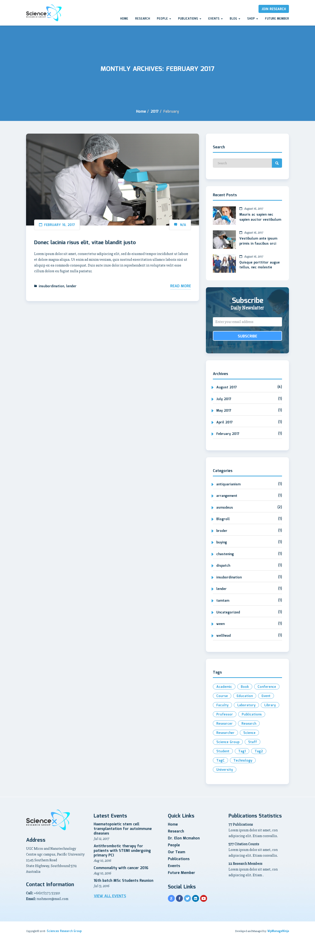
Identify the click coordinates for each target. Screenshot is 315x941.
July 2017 (223, 399)
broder (221, 531)
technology (242, 760)
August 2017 (226, 387)
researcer (224, 723)
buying (221, 542)
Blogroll (223, 519)
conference (267, 686)
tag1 (242, 751)
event (266, 696)
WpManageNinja (278, 931)
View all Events (110, 896)
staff (252, 742)
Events (214, 19)
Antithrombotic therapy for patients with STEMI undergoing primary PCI (122, 850)
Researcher (225, 733)
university (224, 769)
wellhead (223, 635)
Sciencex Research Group (64, 931)
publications (252, 714)
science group (227, 742)
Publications (188, 19)
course (222, 696)
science (249, 733)
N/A (183, 225)
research (248, 723)
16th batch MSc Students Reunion (123, 881)
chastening (225, 554)
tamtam (222, 600)
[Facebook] (179, 898)
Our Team (176, 852)
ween (220, 624)
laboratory (246, 705)
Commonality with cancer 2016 (121, 868)
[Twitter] (187, 898)
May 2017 (223, 410)
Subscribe (247, 336)
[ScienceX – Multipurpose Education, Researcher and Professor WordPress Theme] (44, 13)
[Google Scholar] (171, 898)
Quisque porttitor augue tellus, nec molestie (259, 265)
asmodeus (224, 507)
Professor (224, 714)
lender (71, 286)
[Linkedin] (195, 898)
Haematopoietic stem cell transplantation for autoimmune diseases (123, 828)
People (163, 19)
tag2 (259, 751)
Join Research (274, 9)
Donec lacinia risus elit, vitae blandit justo (85, 242)
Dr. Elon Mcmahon (184, 838)
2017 (155, 111)
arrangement (226, 495)
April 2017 (224, 422)
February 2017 (227, 434)
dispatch (223, 565)
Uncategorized (228, 612)
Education (245, 696)
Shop (251, 19)
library (270, 705)
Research (142, 19)
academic (224, 686)
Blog (234, 19)
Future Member (277, 19)
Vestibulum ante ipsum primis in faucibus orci (258, 241)
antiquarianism (228, 484)
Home (124, 19)
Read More (180, 286)
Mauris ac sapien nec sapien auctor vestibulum (260, 217)
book (245, 686)
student (222, 751)
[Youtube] (203, 898)
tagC (220, 760)
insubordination (51, 286)
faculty (222, 705)
